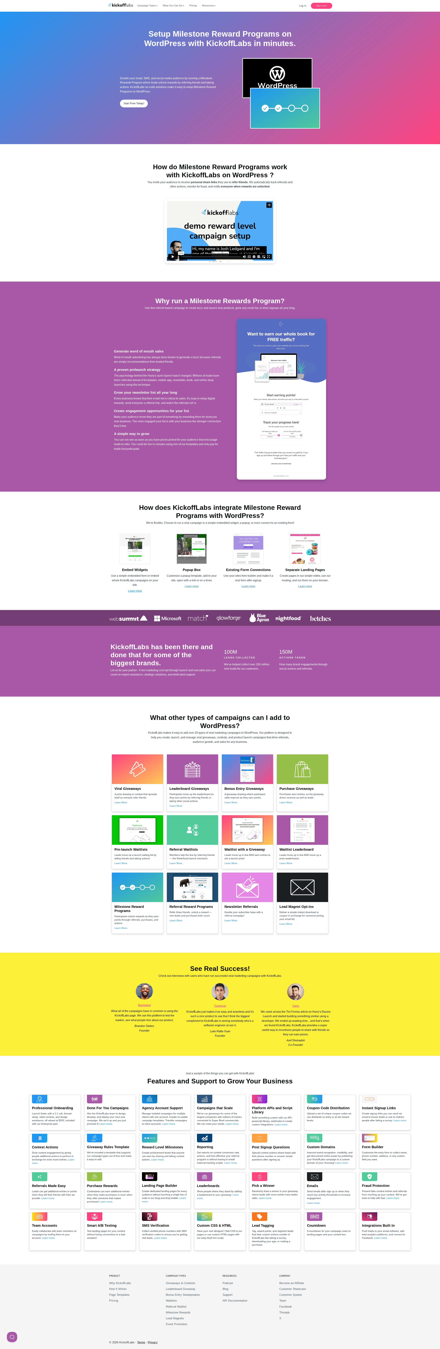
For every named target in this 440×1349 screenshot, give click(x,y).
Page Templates (119, 1294)
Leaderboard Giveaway (180, 1289)
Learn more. (106, 1123)
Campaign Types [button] (146, 5)
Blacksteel (144, 1005)
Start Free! (321, 6)
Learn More (120, 802)
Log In (302, 5)
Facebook (285, 1306)
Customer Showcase (292, 1289)
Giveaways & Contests (180, 1283)
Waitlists (171, 1300)
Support (228, 1294)
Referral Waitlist (176, 1306)
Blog (225, 1289)
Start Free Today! (134, 103)
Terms (141, 1342)
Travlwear (220, 1005)
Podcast (228, 1283)
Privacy (153, 1342)
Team (282, 1300)
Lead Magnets (175, 1318)
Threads (284, 1312)
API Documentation (235, 1300)
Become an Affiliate (291, 1283)
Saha (295, 1005)
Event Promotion (176, 1324)
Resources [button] (208, 5)
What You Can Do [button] (172, 5)
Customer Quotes (290, 1294)
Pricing (193, 5)
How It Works (118, 1289)
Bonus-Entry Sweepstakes (183, 1294)
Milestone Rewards (178, 1312)
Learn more (135, 590)
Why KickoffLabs (120, 1283)
